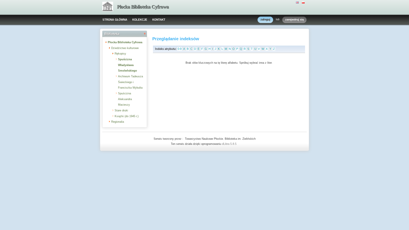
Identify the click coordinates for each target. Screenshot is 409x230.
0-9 (179, 48)
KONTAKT (158, 19)
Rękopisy (120, 53)
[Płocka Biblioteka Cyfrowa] (107, 7)
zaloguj (265, 19)
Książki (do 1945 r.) (126, 116)
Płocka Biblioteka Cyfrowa (143, 6)
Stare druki (121, 110)
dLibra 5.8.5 (229, 143)
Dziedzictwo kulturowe (125, 48)
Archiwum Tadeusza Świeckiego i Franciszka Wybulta (130, 82)
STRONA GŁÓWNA (114, 19)
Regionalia (117, 121)
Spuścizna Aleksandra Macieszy (125, 99)
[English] (298, 2)
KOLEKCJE (139, 19)
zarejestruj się (294, 19)
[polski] (304, 2)
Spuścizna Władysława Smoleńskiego (127, 65)
